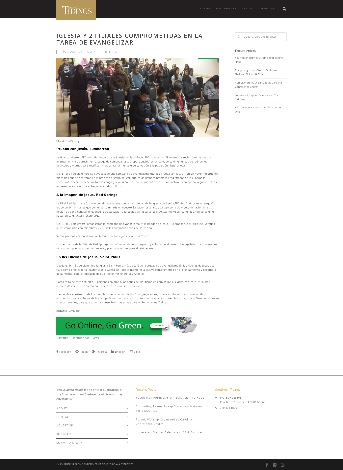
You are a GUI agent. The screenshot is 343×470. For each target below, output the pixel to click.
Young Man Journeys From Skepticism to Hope (259, 60)
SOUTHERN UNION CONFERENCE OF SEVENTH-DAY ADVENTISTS (96, 464)
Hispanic (62, 338)
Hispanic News (80, 338)
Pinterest (101, 351)
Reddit (83, 351)
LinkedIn (120, 351)
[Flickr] (275, 465)
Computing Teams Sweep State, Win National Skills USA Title (256, 72)
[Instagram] (283, 465)
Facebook (65, 351)
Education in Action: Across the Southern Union (259, 109)
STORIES (205, 8)
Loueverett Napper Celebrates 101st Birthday (257, 97)
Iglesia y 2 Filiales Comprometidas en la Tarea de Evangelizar (129, 39)
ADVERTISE (267, 8)
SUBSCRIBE (64, 434)
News (95, 338)
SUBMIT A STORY (69, 443)
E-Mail (137, 351)
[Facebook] (267, 465)
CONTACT (248, 8)
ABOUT (61, 408)
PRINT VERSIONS (226, 8)
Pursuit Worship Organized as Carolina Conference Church (258, 85)
